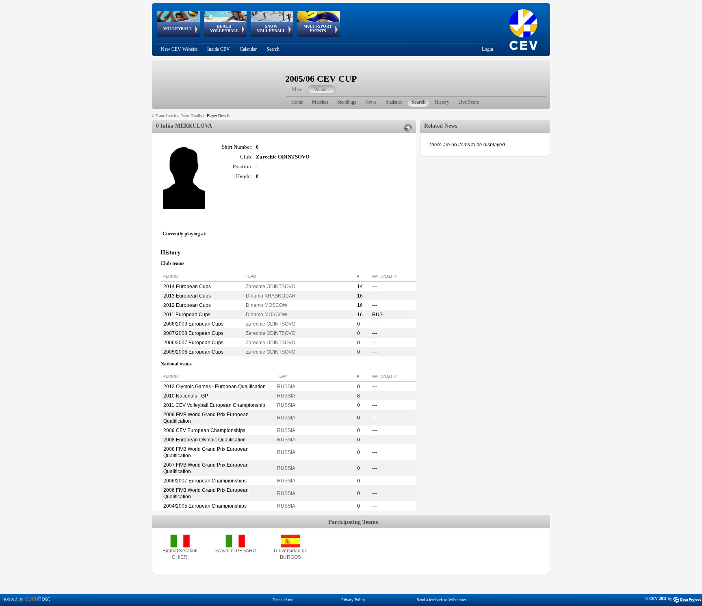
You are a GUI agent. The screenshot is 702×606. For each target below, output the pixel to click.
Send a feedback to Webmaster (441, 599)
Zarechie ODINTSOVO (270, 286)
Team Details (191, 115)
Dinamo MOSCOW (266, 305)
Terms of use (283, 599)
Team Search (166, 115)
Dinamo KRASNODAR (271, 296)
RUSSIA (286, 386)
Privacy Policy (353, 599)
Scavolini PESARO (235, 551)
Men (296, 89)
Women (321, 89)
